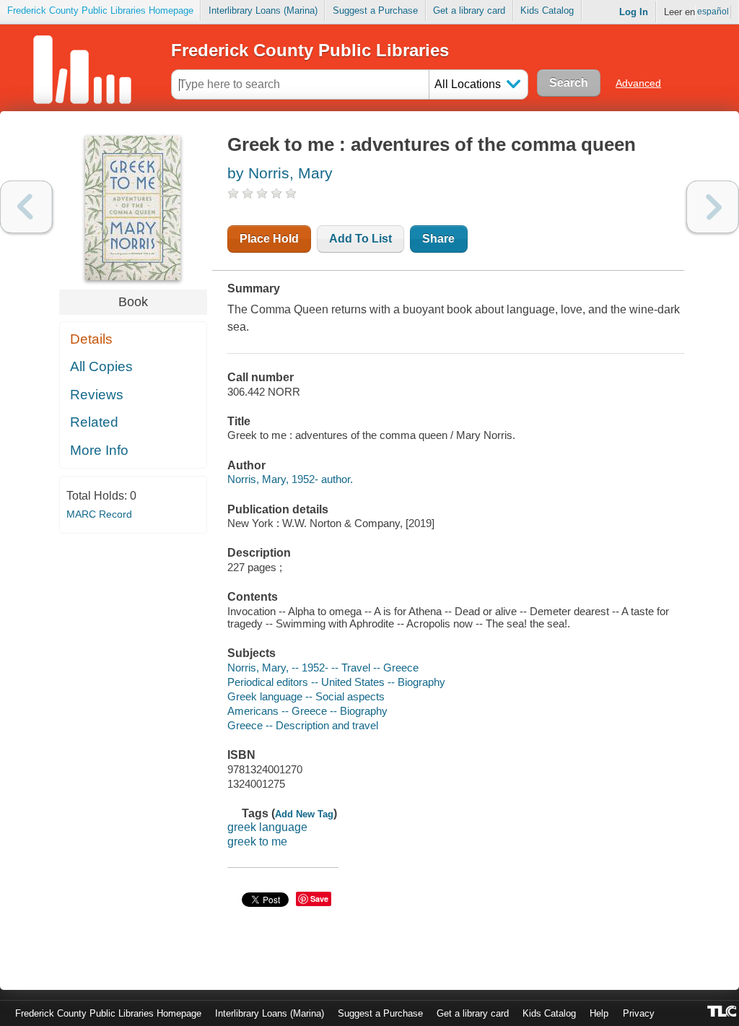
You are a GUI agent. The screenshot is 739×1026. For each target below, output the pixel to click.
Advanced (638, 83)
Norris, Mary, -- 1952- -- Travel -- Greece (323, 667)
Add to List (360, 238)
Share (438, 238)
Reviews (96, 394)
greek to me (257, 841)
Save (319, 898)
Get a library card (469, 10)
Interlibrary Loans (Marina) (263, 10)
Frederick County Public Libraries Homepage (100, 10)
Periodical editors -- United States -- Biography (336, 682)
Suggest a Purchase (375, 10)
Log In (633, 11)
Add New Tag (304, 814)
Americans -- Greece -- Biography (307, 711)
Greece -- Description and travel (302, 725)
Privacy (639, 1013)
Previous (26, 207)
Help (599, 1013)
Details (91, 339)
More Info (99, 450)
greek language (267, 827)
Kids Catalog (547, 10)
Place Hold (269, 238)
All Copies (101, 366)
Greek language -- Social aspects (306, 696)
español (713, 11)
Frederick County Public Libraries (310, 50)
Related (94, 422)
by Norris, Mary (280, 173)
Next (712, 207)
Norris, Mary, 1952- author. (290, 479)
